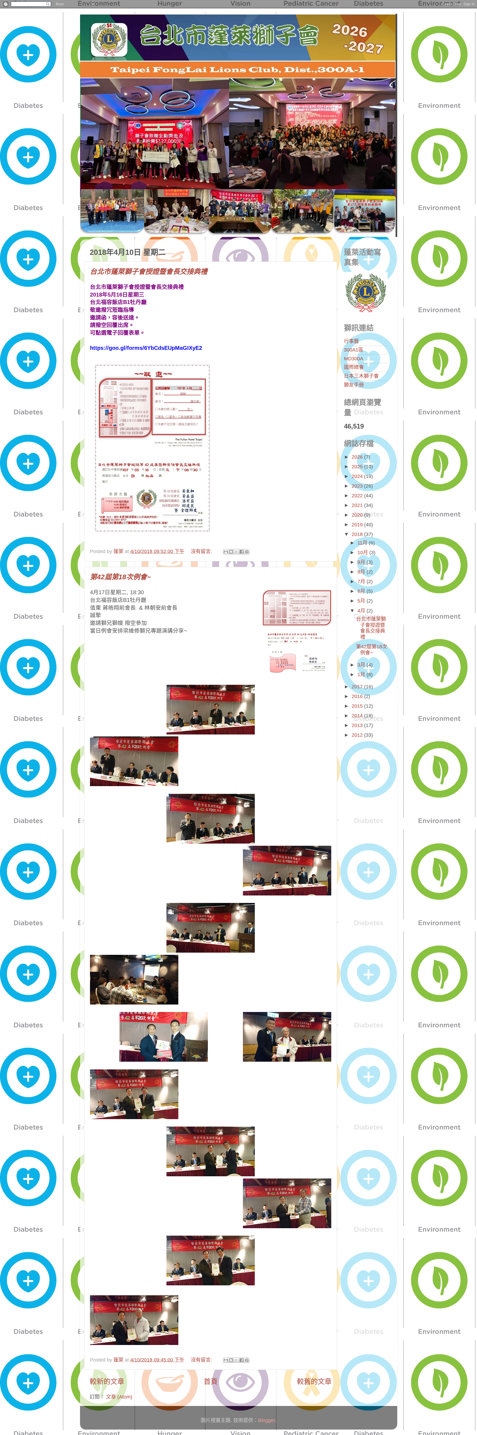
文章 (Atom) (119, 1397)
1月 (362, 674)
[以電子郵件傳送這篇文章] (226, 551)
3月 (362, 665)
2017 (358, 686)
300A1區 (353, 350)
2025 (358, 466)
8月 (362, 572)
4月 (362, 611)
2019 (358, 524)
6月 (362, 591)
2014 (358, 715)
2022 (358, 495)
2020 (358, 515)
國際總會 (354, 367)
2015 (358, 706)
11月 (363, 543)
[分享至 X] (236, 551)
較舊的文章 (314, 1381)
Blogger (266, 1420)
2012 (358, 735)
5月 (362, 601)
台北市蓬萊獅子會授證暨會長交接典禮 (148, 271)
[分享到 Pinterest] (247, 551)
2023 (358, 486)
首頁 (211, 1381)
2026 (358, 457)
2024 (358, 476)
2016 (358, 696)
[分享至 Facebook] (241, 551)
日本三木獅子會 (361, 376)
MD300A (353, 358)
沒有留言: (202, 551)
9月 (362, 562)
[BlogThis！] (231, 551)
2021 (358, 505)
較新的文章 (107, 1381)
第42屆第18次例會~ (120, 577)
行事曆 (351, 341)
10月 (363, 552)
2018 (358, 534)
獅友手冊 (354, 385)
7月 (362, 581)
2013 (358, 725)
